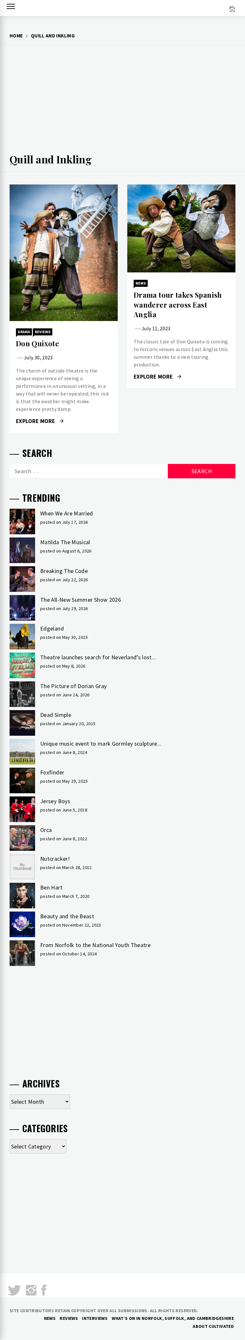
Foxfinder (52, 772)
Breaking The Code (64, 571)
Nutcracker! (55, 858)
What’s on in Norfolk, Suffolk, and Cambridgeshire (173, 1318)
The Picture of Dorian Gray (73, 686)
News (141, 283)
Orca (46, 830)
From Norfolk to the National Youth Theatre (95, 945)
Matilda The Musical (65, 542)
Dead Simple (55, 714)
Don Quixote (37, 343)
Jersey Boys (55, 801)
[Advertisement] (122, 101)
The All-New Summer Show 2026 (80, 599)
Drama (24, 331)
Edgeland (52, 628)
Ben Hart (51, 887)
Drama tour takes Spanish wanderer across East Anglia (178, 304)
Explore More (36, 421)
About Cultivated (213, 1326)
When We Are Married (66, 513)
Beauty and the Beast (67, 916)
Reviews (42, 331)
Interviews (95, 1318)
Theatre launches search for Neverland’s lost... (98, 657)
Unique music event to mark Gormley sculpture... (100, 743)
